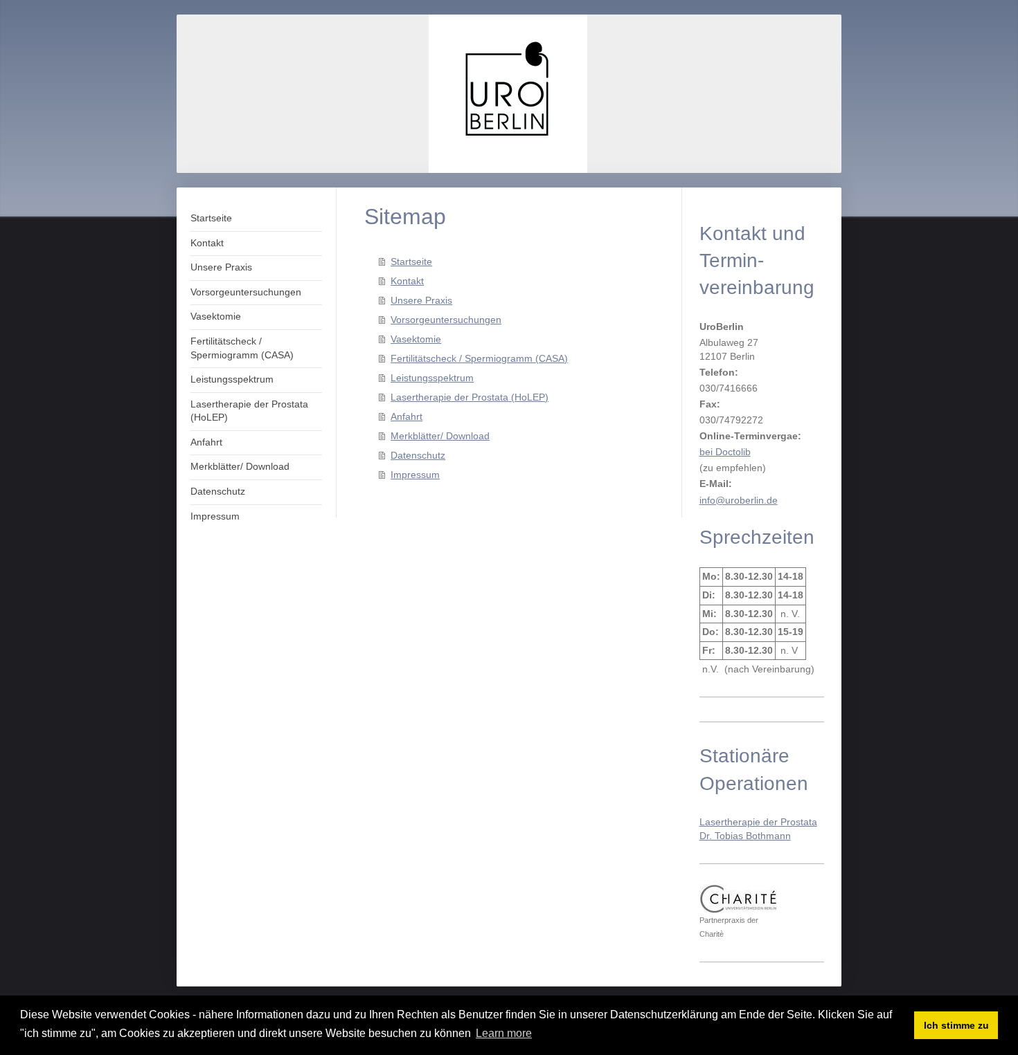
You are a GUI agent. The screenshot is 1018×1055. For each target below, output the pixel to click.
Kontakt (407, 280)
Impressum (415, 474)
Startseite (411, 261)
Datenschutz (418, 455)
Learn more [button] (504, 1033)
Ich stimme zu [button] (956, 1025)
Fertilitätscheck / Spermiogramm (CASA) (479, 358)
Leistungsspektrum (432, 377)
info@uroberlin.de (738, 500)
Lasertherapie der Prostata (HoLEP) (469, 397)
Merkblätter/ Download (440, 435)
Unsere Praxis (421, 300)
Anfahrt (406, 416)
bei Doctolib (725, 451)
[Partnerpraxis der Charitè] (738, 898)
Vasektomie (416, 339)
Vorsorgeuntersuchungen (446, 319)
